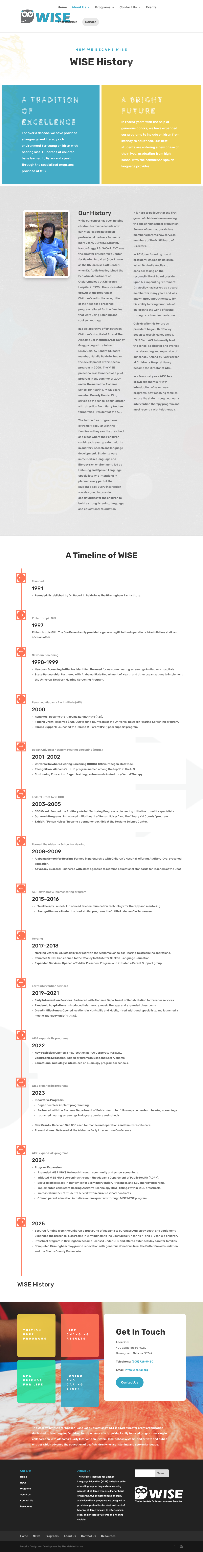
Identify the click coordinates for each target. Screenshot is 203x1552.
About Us (79, 7)
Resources (26, 1506)
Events (151, 7)
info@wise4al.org (136, 1370)
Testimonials (67, 22)
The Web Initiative (72, 1546)
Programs (103, 7)
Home (62, 7)
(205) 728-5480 (142, 1361)
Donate (90, 22)
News (23, 1482)
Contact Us (128, 7)
